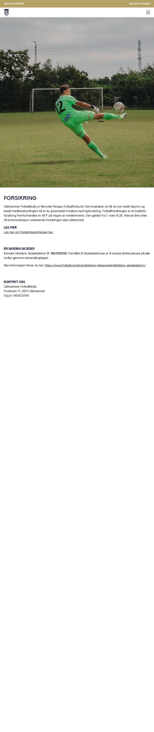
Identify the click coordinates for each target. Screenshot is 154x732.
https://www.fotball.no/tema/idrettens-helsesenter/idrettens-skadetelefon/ (95, 265)
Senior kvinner (139, 3)
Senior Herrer (14, 3)
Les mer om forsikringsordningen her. (28, 232)
